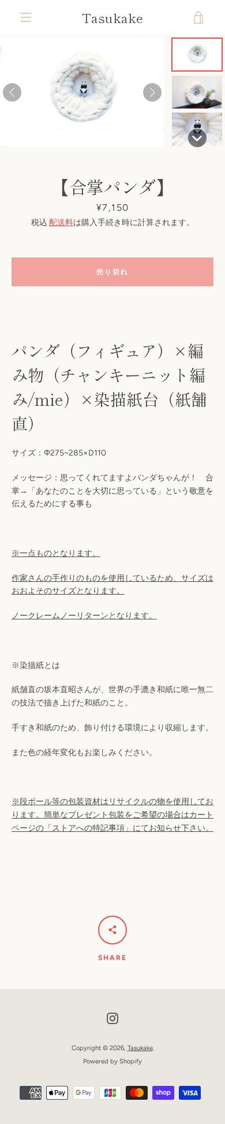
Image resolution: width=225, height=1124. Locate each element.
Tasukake (112, 17)
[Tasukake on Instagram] (112, 1018)
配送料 (61, 222)
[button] (197, 55)
